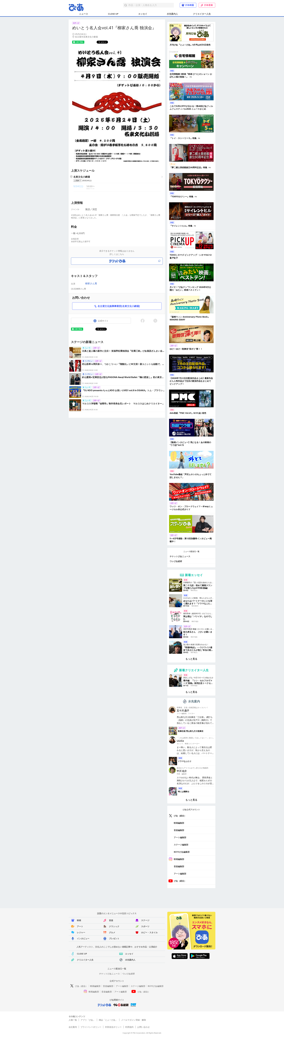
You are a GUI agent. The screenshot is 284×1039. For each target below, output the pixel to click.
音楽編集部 (179, 830)
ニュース (83, 13)
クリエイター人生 (202, 13)
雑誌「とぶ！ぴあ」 (108, 1019)
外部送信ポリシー (113, 1027)
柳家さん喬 (91, 283)
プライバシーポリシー (91, 1027)
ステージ (145, 920)
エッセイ (142, 13)
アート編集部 (180, 837)
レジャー (81, 932)
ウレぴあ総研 (176, 561)
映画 (79, 920)
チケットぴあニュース (180, 556)
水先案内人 (172, 13)
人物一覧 (73, 1019)
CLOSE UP (113, 13)
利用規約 (129, 1027)
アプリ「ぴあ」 (88, 1019)
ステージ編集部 (181, 844)
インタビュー (83, 938)
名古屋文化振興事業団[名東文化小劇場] (119, 306)
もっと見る (191, 658)
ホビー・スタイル (149, 932)
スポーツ (145, 926)
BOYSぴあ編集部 (182, 851)
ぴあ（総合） (180, 815)
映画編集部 (179, 822)
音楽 (111, 920)
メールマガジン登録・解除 (133, 1019)
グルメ (112, 932)
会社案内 (73, 1027)
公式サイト (103, 320)
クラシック (114, 926)
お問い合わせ (143, 1027)
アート (80, 926)
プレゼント (114, 938)
